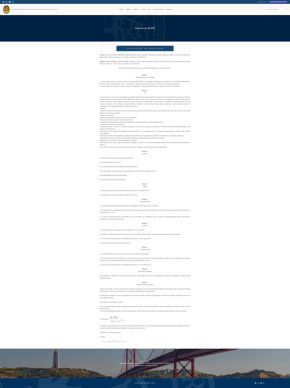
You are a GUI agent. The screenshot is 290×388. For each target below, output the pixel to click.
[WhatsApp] (13, 2)
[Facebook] (3, 2)
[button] (277, 2)
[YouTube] (261, 383)
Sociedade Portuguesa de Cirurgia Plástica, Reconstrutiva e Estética (34, 9)
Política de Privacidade (145, 383)
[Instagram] (6, 2)
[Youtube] (10, 2)
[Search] (286, 9)
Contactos (153, 383)
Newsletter (137, 383)
